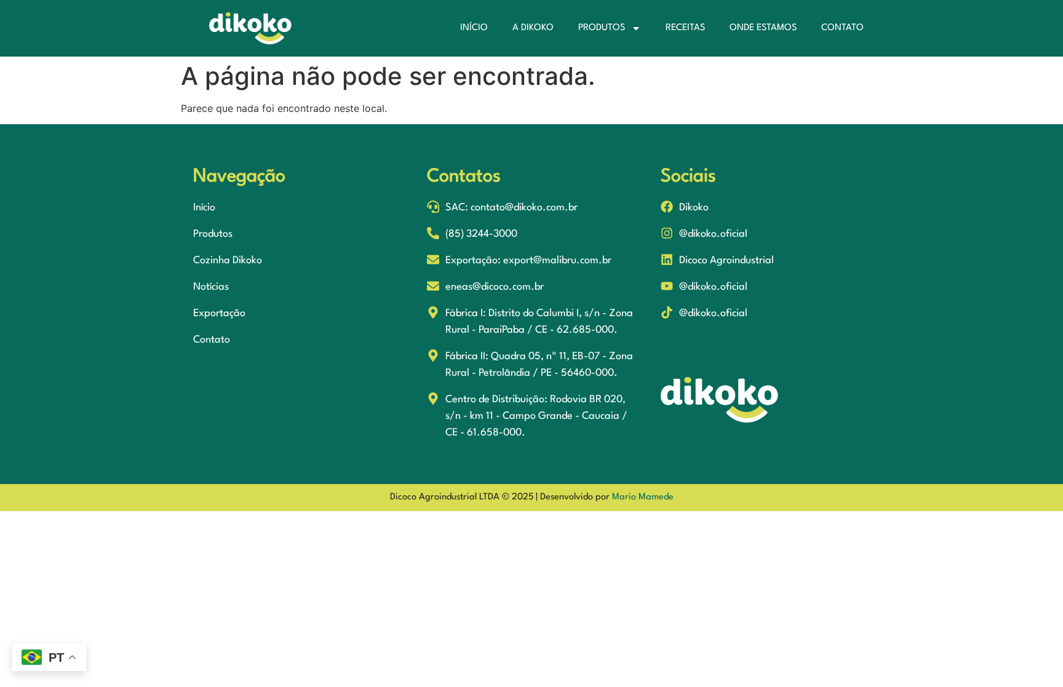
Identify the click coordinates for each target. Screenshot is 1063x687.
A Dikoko (533, 28)
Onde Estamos (763, 28)
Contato (842, 28)
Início (474, 28)
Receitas (685, 28)
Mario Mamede (643, 497)
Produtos (601, 28)
